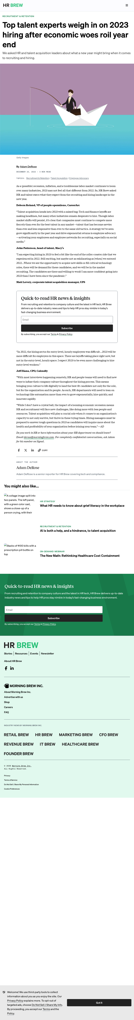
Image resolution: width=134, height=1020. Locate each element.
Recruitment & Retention (37, 178)
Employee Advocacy (79, 178)
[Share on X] (25, 450)
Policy (10, 1013)
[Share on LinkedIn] (32, 450)
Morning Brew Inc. (22, 766)
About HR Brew (13, 661)
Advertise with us (13, 697)
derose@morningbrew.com (39, 437)
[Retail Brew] (16, 734)
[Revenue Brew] (19, 744)
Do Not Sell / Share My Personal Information (21, 784)
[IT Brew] (47, 744)
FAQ (6, 712)
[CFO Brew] (108, 734)
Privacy (7, 775)
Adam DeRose (28, 166)
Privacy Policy (15, 1000)
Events (34, 653)
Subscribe (67, 328)
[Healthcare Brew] (80, 744)
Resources (21, 653)
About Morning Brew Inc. (17, 692)
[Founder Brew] (19, 753)
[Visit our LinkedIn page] (12, 668)
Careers (8, 707)
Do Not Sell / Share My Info (47, 1004)
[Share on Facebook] (18, 450)
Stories (8, 653)
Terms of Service (10, 780)
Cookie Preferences (12, 789)
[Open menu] (127, 5)
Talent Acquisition (59, 178)
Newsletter (47, 653)
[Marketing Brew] (76, 734)
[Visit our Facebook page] (6, 668)
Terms (46, 1009)
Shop (7, 702)
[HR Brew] (43, 734)
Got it (99, 1002)
